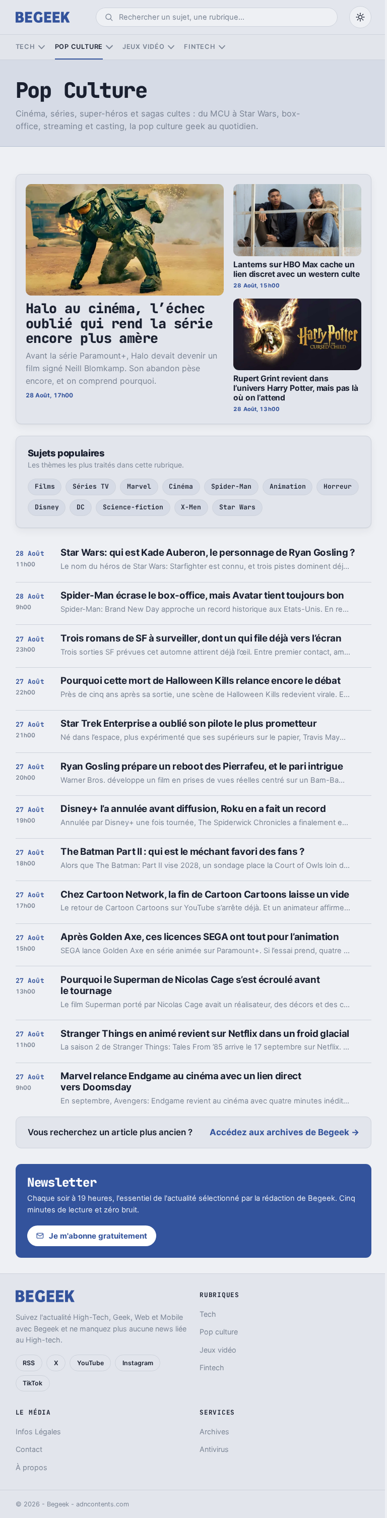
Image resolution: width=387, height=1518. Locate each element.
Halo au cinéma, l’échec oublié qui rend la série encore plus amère (119, 323)
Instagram (137, 1363)
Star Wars (237, 507)
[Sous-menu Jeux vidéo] (171, 47)
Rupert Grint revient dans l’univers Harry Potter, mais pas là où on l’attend (295, 388)
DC (81, 507)
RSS (29, 1363)
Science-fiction (133, 507)
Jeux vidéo (143, 46)
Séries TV (91, 486)
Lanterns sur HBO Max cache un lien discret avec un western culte (296, 269)
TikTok (32, 1383)
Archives (214, 1431)
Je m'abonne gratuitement (98, 1236)
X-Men (191, 507)
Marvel (139, 486)
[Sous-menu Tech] (41, 47)
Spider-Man (231, 486)
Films (45, 486)
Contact (29, 1449)
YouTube (90, 1363)
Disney (47, 507)
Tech (25, 46)
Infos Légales (38, 1431)
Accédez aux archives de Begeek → (284, 1132)
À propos (31, 1467)
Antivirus (214, 1449)
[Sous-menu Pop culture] (109, 47)
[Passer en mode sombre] (360, 17)
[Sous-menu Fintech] (222, 47)
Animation (288, 486)
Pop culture (79, 46)
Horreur (338, 486)
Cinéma (181, 486)
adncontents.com (102, 1504)
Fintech (199, 46)
